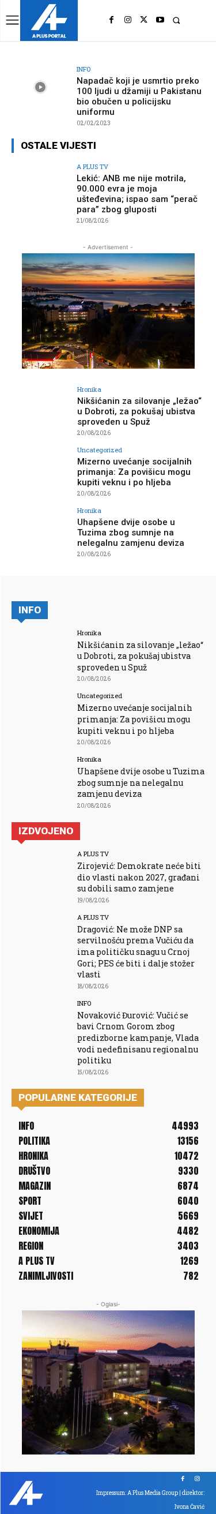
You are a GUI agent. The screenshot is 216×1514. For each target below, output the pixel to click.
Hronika (89, 389)
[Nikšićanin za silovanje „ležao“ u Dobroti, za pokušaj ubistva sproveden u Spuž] (41, 407)
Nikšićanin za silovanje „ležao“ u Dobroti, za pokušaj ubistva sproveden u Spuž (139, 411)
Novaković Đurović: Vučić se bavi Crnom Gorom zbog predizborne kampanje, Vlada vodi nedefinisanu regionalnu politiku (138, 1038)
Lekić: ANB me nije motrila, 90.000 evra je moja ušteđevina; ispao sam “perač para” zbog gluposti (137, 194)
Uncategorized (99, 450)
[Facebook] (112, 20)
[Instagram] (128, 20)
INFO (83, 69)
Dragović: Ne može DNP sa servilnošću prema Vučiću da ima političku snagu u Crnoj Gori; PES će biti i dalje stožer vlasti (136, 952)
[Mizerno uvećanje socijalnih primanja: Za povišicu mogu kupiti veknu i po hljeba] (41, 468)
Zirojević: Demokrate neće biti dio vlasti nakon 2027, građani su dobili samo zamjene (139, 877)
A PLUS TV (92, 166)
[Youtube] (160, 20)
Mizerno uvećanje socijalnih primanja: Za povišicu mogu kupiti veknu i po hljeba (134, 472)
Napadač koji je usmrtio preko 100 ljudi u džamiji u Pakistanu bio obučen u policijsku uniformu (139, 96)
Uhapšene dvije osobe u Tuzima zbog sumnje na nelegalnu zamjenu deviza (130, 532)
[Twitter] (144, 20)
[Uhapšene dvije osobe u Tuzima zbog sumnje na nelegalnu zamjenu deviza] (41, 528)
